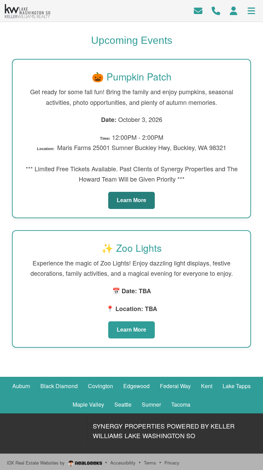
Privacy (171, 462)
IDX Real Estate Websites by (36, 462)
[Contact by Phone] (216, 10)
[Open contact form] (198, 10)
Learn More (131, 200)
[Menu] (251, 10)
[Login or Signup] (233, 10)
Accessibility (123, 462)
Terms (150, 462)
